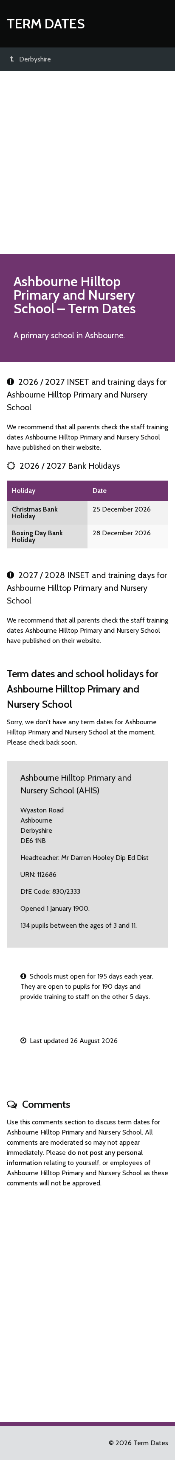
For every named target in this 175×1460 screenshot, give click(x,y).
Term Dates (46, 23)
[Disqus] (87, 1301)
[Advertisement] (87, 162)
